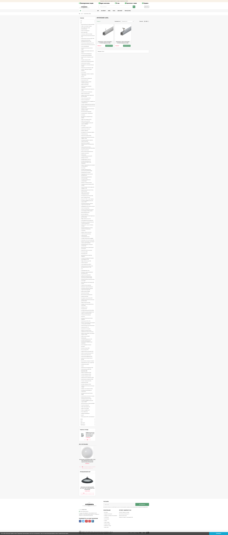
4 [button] (88, 439)
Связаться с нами (131, 3)
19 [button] (90, 468)
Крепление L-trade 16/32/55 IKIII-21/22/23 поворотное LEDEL (123, 42)
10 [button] (93, 493)
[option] (87, 435)
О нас (118, 3)
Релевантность (124, 21)
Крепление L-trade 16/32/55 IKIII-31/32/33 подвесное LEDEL (105, 42)
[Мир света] (84, 6)
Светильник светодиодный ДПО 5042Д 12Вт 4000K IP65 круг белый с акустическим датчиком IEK (87, 460)
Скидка (105, 520)
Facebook (80, 521)
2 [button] (81, 466)
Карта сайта (106, 527)
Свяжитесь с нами (107, 525)
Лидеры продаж (107, 523)
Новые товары (106, 522)
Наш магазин (106, 518)
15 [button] (85, 468)
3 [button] (87, 439)
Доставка (106, 512)
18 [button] (89, 468)
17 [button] (89, 494)
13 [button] (82, 468)
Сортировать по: (118, 21)
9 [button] (90, 466)
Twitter (83, 521)
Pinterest (89, 521)
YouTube (86, 521)
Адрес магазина (105, 3)
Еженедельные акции (86, 3)
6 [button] (86, 466)
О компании (106, 517)
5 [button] (85, 466)
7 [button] (89, 493)
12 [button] (94, 466)
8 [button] (89, 466)
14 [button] (83, 468)
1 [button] (84, 439)
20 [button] (93, 494)
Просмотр (141, 21)
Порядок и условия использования (110, 515)
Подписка (142, 504)
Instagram (93, 521)
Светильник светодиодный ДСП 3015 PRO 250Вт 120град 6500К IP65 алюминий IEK (87, 488)
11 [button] (93, 466)
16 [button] (86, 468)
